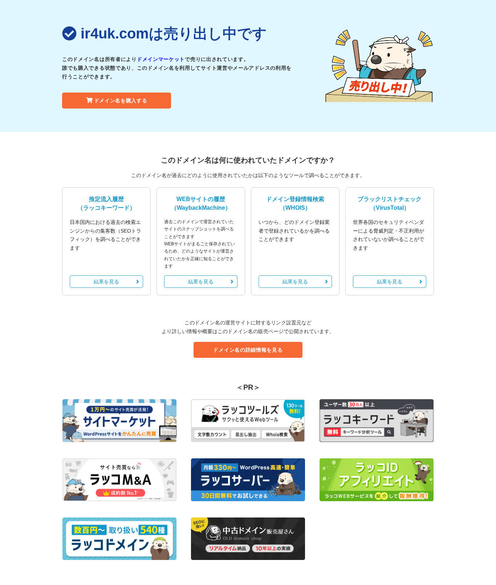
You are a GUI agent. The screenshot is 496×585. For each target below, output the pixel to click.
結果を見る (106, 282)
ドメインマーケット (161, 59)
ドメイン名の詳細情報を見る (247, 350)
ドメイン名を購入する (120, 100)
